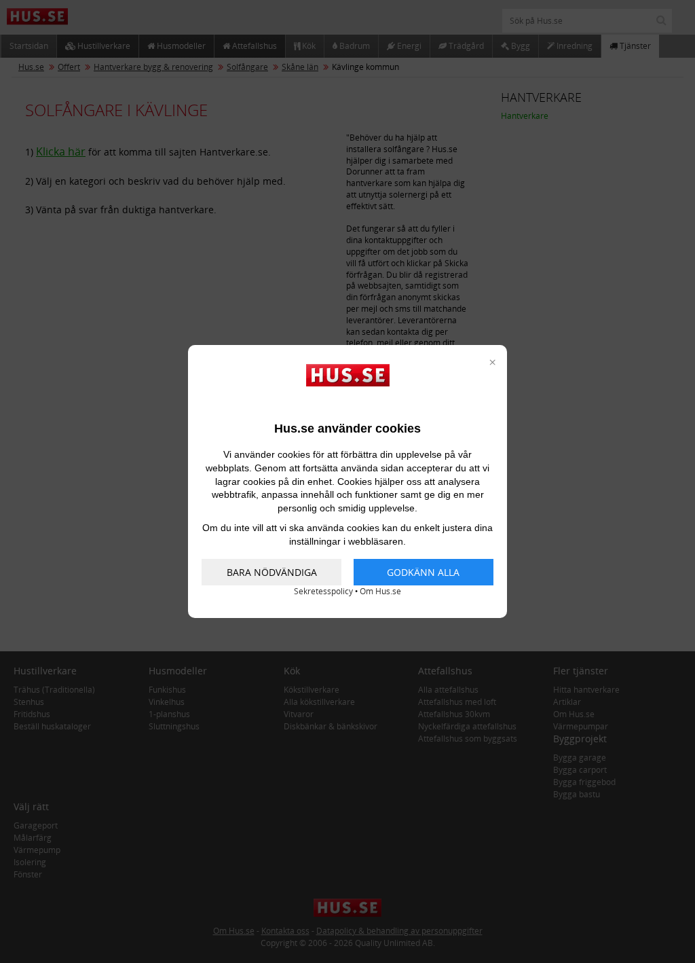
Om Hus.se (380, 591)
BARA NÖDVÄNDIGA (272, 572)
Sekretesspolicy (323, 591)
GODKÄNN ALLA (423, 572)
